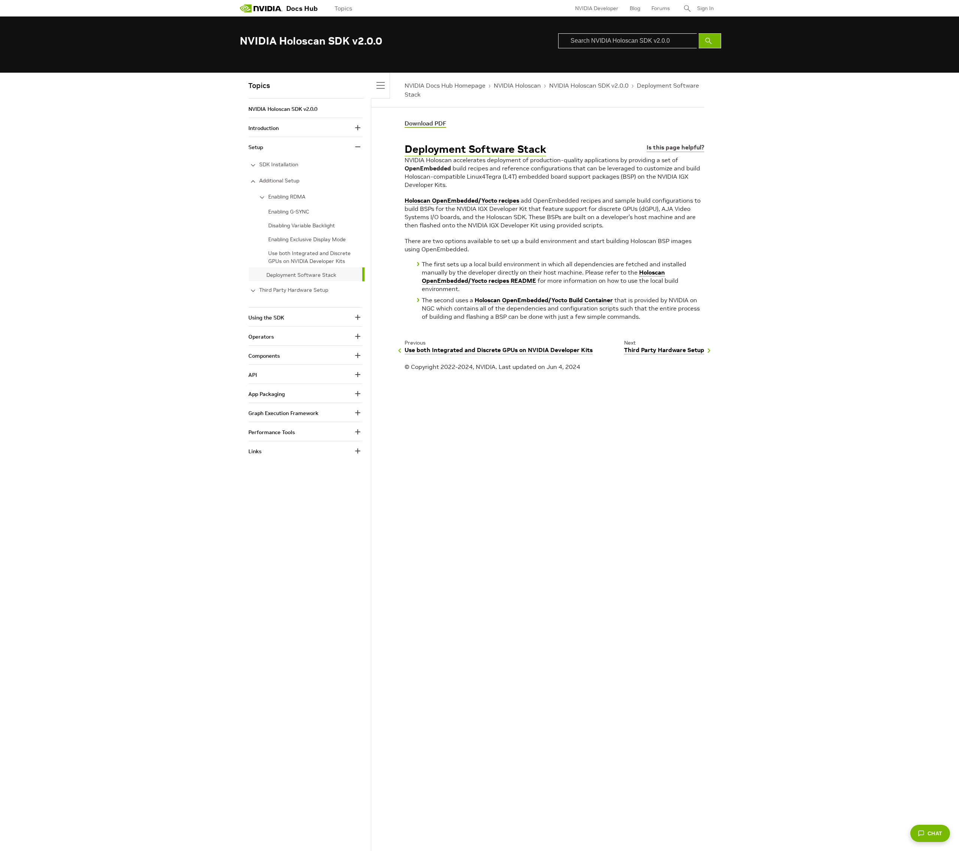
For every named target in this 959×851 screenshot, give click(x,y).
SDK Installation (278, 164)
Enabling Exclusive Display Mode (307, 239)
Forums (660, 8)
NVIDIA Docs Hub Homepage (445, 85)
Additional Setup (279, 180)
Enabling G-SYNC (288, 211)
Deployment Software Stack (475, 149)
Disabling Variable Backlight (301, 225)
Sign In (705, 8)
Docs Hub (302, 8)
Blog (635, 8)
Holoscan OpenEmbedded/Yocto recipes (462, 200)
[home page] (261, 8)
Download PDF (425, 123)
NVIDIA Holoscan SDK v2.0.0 (589, 85)
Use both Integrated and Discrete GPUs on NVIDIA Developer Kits (309, 257)
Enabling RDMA (286, 196)
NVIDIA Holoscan (517, 85)
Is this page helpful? (675, 147)
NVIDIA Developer (596, 8)
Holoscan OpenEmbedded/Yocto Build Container (544, 300)
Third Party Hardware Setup (293, 290)
